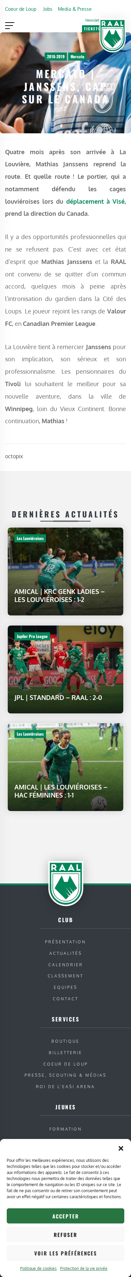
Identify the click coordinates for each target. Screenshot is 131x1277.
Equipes (65, 987)
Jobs (47, 9)
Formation (65, 1129)
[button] (121, 1147)
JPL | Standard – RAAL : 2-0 (58, 697)
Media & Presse (75, 9)
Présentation (65, 941)
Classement (65, 975)
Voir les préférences (65, 1253)
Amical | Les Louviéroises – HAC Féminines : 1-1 (60, 791)
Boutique (65, 1041)
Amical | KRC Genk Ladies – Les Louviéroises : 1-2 (59, 595)
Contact (65, 998)
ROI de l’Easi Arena (65, 1086)
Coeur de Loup (20, 9)
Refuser (65, 1234)
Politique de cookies (38, 1268)
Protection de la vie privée (83, 1268)
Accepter (65, 1216)
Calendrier (65, 964)
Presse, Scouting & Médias (65, 1075)
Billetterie (65, 1052)
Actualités (65, 953)
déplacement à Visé (95, 201)
